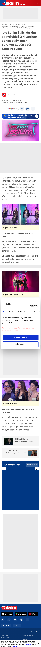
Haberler (4, 25)
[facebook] (3, 619)
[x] (9, 619)
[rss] (27, 619)
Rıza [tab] (4, 312)
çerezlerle (28, 644)
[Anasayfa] (38, 3)
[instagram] (21, 619)
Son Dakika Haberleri (5, 636)
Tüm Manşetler (32, 465)
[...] (33, 109)
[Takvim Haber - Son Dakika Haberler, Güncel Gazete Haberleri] (13, 3)
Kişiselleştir (19, 344)
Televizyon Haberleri (16, 25)
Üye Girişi (6, 625)
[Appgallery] (33, 614)
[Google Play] (21, 614)
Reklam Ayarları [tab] (24, 312)
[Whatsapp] (27, 109)
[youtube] (15, 619)
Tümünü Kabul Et (20, 338)
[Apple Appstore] (7, 614)
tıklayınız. (14, 646)
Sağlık (25, 639)
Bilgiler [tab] (12, 312)
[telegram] (22, 109)
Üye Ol (17, 625)
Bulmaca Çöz (28, 635)
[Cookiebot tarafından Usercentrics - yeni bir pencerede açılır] (29, 306)
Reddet (8, 304)
